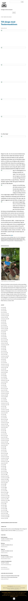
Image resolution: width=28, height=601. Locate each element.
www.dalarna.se (4, 567)
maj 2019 (3, 385)
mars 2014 (3, 451)
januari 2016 (3, 420)
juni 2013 (3, 466)
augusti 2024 (3, 330)
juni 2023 (3, 347)
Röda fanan (11, 239)
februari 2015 (3, 435)
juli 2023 (2, 346)
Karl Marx (14, 238)
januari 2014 (3, 455)
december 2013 (4, 456)
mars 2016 (3, 417)
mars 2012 (3, 490)
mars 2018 (3, 399)
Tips (15, 237)
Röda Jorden (16, 239)
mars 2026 (3, 312)
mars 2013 (3, 471)
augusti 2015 (3, 427)
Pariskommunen (11, 238)
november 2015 (4, 422)
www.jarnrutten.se (19, 530)
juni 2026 (3, 309)
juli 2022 (2, 359)
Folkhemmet (3, 238)
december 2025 (4, 313)
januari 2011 (3, 513)
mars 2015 (3, 433)
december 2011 (4, 495)
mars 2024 (3, 338)
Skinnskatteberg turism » (6, 558)
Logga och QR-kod (4, 578)
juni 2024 (3, 333)
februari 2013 (3, 472)
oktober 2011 (4, 498)
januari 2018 (3, 401)
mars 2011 (3, 510)
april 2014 (3, 450)
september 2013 (4, 461)
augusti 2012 (3, 482)
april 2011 (3, 508)
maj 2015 (3, 432)
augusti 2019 (3, 382)
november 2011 (4, 497)
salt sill (21, 239)
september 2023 (4, 344)
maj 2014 (3, 448)
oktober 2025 (4, 317)
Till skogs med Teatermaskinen (9, 23)
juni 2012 (3, 485)
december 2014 (4, 438)
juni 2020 (3, 373)
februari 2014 (3, 453)
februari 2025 (3, 326)
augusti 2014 (3, 445)
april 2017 (3, 407)
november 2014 (4, 440)
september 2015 (4, 425)
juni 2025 (3, 320)
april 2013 (3, 469)
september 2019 (4, 380)
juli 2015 (2, 429)
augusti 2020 (3, 372)
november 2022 (4, 356)
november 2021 (4, 365)
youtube (19, 586)
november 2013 (4, 458)
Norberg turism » (4, 546)
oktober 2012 (4, 479)
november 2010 (4, 516)
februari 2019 (3, 388)
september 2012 (4, 480)
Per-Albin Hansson (18, 238)
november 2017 (4, 403)
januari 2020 (3, 378)
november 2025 (4, 315)
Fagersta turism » (4, 552)
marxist (6, 238)
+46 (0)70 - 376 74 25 (10, 588)
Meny (14, 12)
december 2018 (4, 391)
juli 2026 (2, 307)
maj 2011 (3, 506)
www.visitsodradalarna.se (6, 564)
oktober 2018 (4, 395)
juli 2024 (2, 331)
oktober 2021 (4, 367)
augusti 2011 (3, 502)
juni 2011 (3, 505)
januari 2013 (3, 474)
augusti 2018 (3, 396)
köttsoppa (18, 238)
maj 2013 (3, 467)
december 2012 (4, 476)
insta (16, 586)
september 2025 (4, 318)
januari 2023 (3, 354)
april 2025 (3, 323)
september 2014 (4, 443)
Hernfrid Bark (9, 238)
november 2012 (4, 477)
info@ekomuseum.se (17, 588)
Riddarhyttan (6, 239)
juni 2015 (3, 430)
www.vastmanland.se (5, 568)
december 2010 (4, 515)
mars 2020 (3, 377)
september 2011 (4, 500)
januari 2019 (3, 390)
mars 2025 (3, 325)
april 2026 (3, 310)
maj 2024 (3, 335)
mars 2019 (3, 386)
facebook (14, 586)
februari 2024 (3, 339)
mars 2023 (3, 351)
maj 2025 (3, 322)
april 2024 (3, 336)
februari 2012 (3, 492)
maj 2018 (3, 398)
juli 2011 (2, 503)
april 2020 (3, 375)
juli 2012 (2, 484)
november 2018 (4, 393)
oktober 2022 (4, 357)
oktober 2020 (4, 370)
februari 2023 (3, 352)
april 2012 (3, 489)
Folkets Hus (23, 237)
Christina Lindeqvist (18, 240)
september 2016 (4, 411)
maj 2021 (3, 369)
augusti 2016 (3, 412)
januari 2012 (3, 493)
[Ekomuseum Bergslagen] (11, 5)
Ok (14, 598)
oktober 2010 (4, 518)
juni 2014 (3, 446)
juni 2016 (3, 414)
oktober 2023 (4, 343)
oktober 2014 (4, 442)
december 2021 (4, 364)
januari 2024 (3, 341)
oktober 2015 (4, 424)
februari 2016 (3, 419)
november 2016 (4, 409)
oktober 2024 (4, 328)
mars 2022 (3, 362)
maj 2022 (3, 360)
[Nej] (26, 596)
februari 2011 (3, 511)
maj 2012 (3, 487)
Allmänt (11, 237)
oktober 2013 (4, 459)
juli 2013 (2, 464)
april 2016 (3, 416)
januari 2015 (3, 437)
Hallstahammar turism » (5, 540)
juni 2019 (3, 383)
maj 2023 (3, 349)
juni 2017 (3, 406)
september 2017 (4, 404)
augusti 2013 (3, 463)
